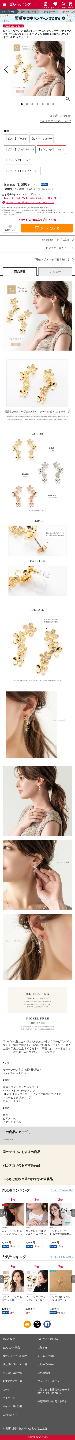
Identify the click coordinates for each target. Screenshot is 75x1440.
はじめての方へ (46, 1364)
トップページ (8, 11)
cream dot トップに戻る (55, 239)
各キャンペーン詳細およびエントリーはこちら (30, 202)
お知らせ (42, 1347)
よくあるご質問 (46, 1356)
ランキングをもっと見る (61, 1190)
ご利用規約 (44, 1372)
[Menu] (4, 4)
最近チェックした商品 (15, 1356)
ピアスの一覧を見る (57, 248)
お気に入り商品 (11, 1347)
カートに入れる (47, 228)
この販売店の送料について (55, 121)
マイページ (9, 1398)
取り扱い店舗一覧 (12, 1372)
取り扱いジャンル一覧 (15, 1364)
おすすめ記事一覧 (12, 1381)
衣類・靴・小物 (28, 11)
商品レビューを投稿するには (52, 259)
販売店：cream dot (60, 115)
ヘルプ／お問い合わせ (50, 1339)
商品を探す (9, 1339)
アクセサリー (48, 11)
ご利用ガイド (10, 1414)
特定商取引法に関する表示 (52, 1401)
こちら (43, 1428)
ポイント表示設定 (12, 1406)
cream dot (8, 1139)
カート (6, 1389)
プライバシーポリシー (50, 1381)
